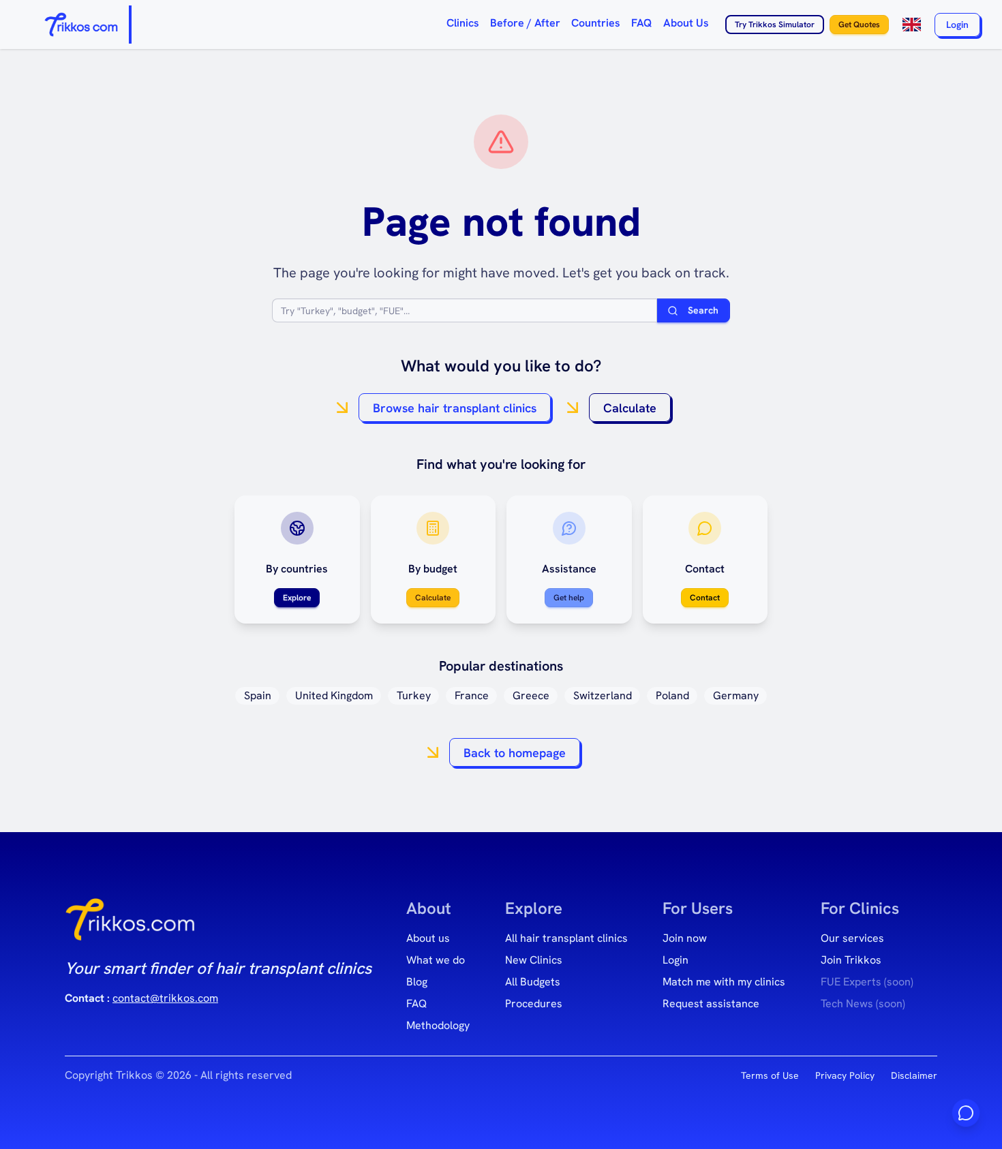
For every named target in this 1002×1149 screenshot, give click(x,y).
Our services (852, 938)
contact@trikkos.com (165, 998)
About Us (686, 23)
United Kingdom (334, 695)
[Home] (82, 24)
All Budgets (532, 982)
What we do (435, 960)
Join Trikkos (851, 960)
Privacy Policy (845, 1075)
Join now (685, 938)
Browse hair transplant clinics (454, 408)
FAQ (641, 23)
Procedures (533, 1003)
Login (957, 24)
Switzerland (602, 695)
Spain (257, 695)
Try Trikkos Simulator (775, 24)
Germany (736, 695)
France (472, 695)
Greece (531, 695)
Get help (568, 597)
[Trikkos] (130, 925)
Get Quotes (859, 24)
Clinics (462, 23)
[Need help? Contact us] (966, 1113)
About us (428, 938)
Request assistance (711, 1003)
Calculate (629, 408)
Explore (297, 597)
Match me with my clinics (724, 982)
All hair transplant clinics (566, 938)
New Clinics (533, 960)
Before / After (525, 23)
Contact (705, 597)
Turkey (414, 695)
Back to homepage (515, 753)
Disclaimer (914, 1075)
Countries (595, 23)
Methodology (438, 1025)
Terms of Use (770, 1075)
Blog (416, 982)
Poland (672, 695)
